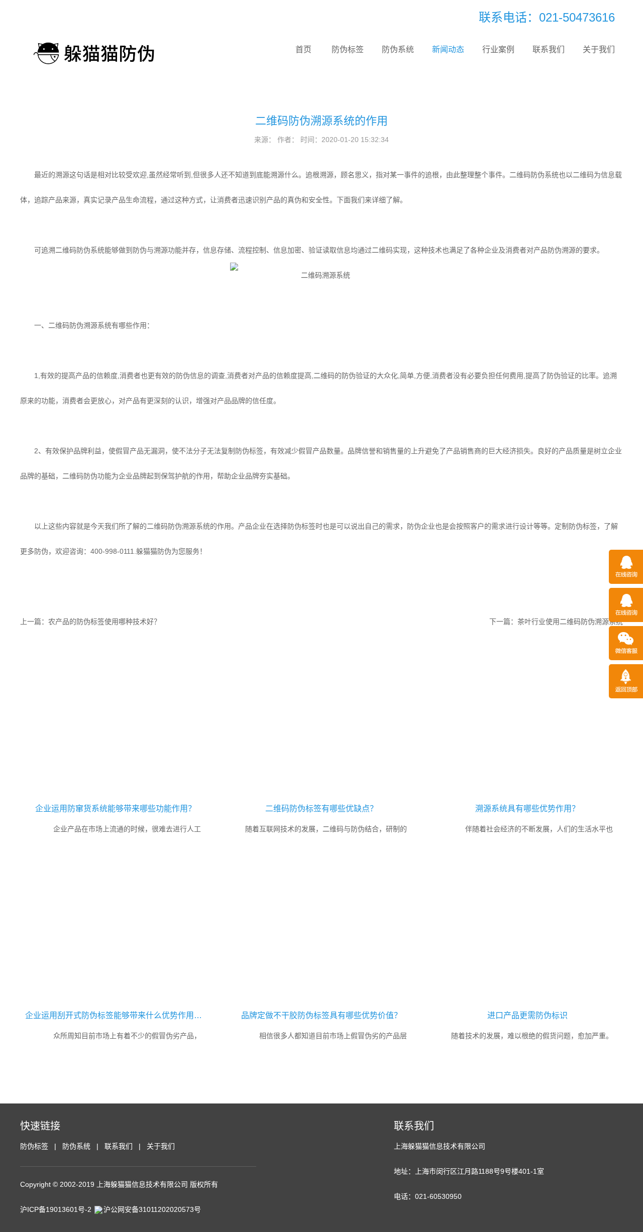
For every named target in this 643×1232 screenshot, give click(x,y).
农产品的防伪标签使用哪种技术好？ (104, 622)
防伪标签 (348, 49)
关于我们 (599, 49)
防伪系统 (398, 49)
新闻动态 (448, 49)
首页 (303, 49)
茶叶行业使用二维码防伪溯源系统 (570, 622)
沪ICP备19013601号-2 (55, 1209)
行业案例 (498, 49)
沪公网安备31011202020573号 (152, 1209)
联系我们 (548, 49)
